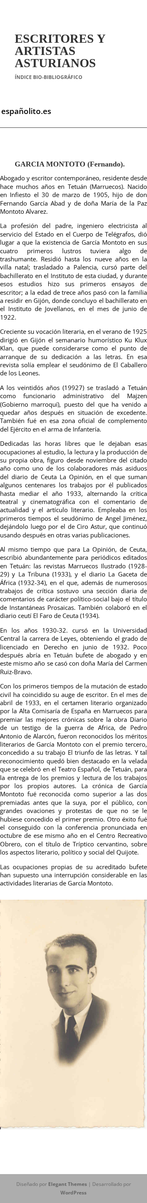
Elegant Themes (67, 1184)
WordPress (73, 1192)
